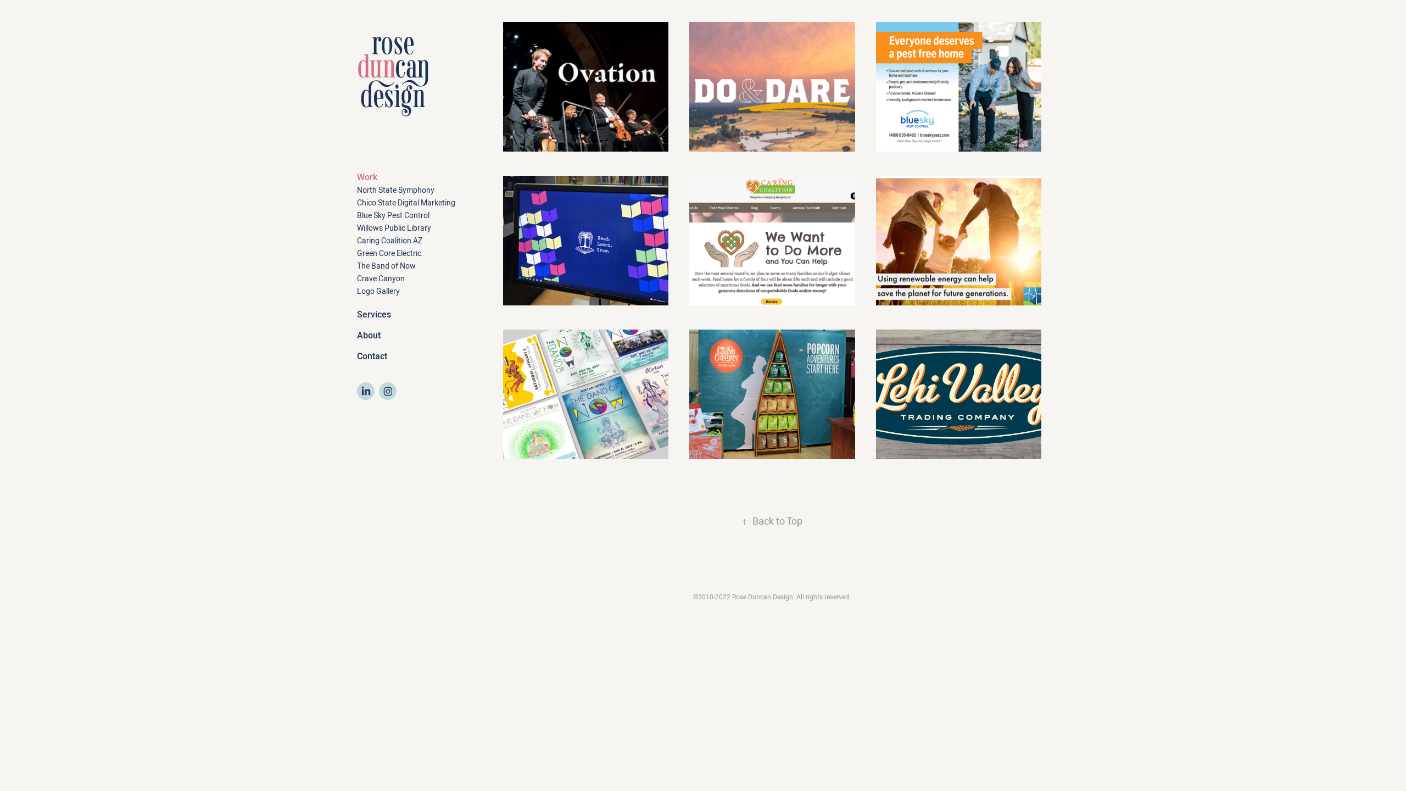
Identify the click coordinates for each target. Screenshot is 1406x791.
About (369, 335)
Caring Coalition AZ (389, 240)
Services (374, 314)
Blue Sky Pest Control (393, 215)
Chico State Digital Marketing (406, 202)
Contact (372, 356)
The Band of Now (386, 265)
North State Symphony (395, 190)
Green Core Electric (389, 253)
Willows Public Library (394, 227)
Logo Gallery (378, 291)
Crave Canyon (381, 278)
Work (367, 177)
